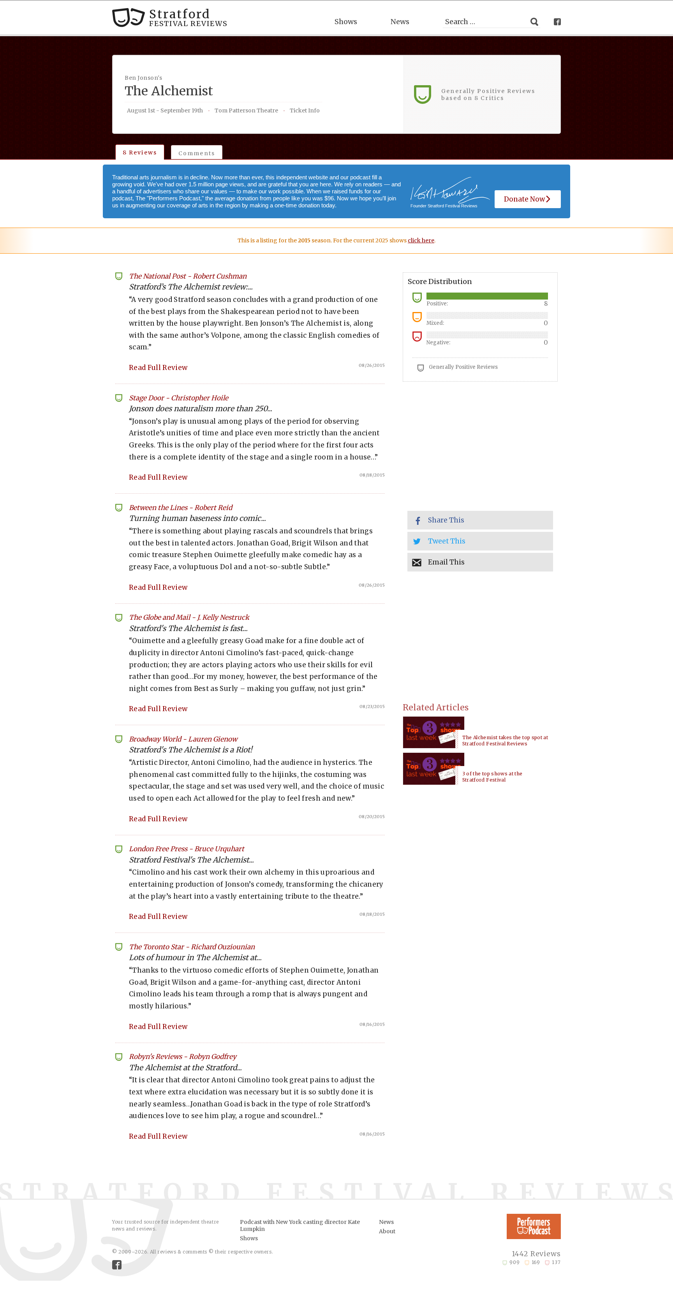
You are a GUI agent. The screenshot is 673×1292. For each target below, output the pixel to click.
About (387, 1231)
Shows (346, 21)
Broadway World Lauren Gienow (183, 739)
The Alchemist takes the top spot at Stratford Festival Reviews (505, 741)
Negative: (438, 342)
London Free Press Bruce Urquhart (186, 849)
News (400, 21)
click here (421, 240)
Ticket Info (305, 110)
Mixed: (435, 323)
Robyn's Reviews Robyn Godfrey (182, 1056)
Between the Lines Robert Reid (180, 507)
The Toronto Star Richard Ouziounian (192, 947)
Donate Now (524, 199)
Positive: (437, 303)
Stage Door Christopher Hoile (178, 398)
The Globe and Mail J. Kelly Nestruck (189, 617)
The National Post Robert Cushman (188, 276)
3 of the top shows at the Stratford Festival (492, 777)
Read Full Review (158, 367)
